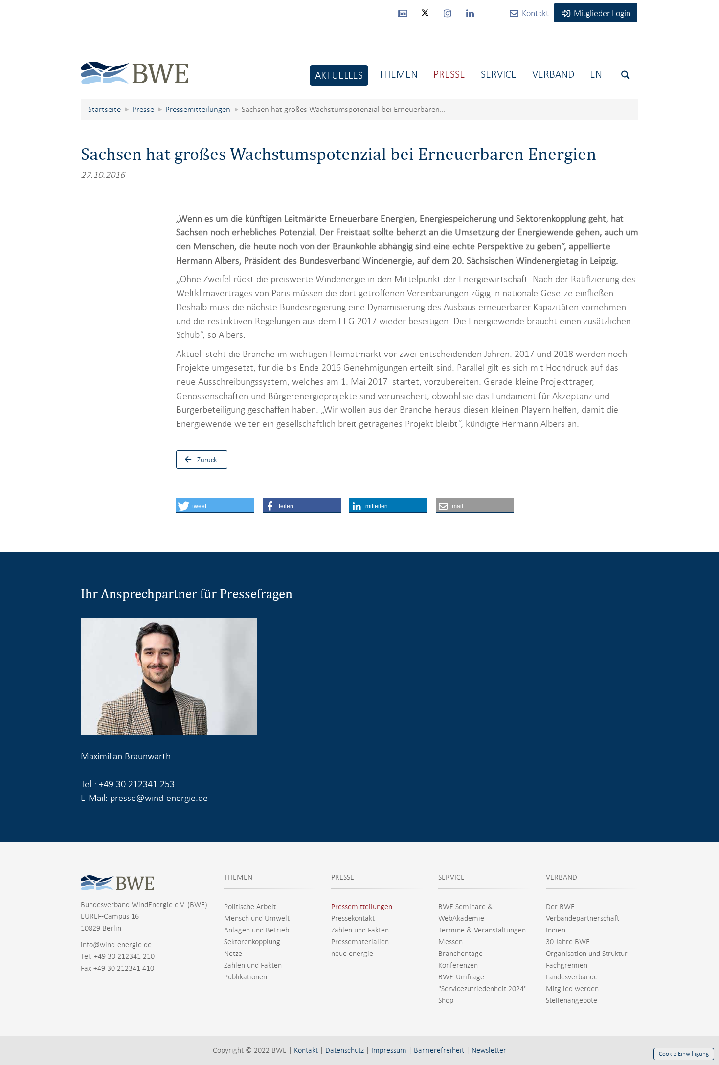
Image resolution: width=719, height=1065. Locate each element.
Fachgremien (566, 965)
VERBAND (561, 877)
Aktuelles (339, 75)
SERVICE (451, 877)
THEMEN (238, 877)
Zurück (207, 459)
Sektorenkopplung (252, 942)
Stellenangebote (571, 1000)
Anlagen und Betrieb (256, 930)
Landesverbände (572, 977)
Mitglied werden (572, 989)
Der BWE (560, 906)
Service (499, 74)
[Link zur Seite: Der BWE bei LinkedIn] (470, 12)
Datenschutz (344, 1050)
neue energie (352, 953)
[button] (215, 505)
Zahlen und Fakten (253, 965)
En (596, 74)
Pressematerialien (360, 942)
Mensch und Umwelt (257, 918)
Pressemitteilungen (361, 906)
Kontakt (306, 1050)
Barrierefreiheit (439, 1050)
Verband (553, 74)
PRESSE (342, 877)
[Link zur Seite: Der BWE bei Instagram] (447, 12)
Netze (233, 953)
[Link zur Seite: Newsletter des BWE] (402, 12)
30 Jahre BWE (568, 942)
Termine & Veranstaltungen (482, 930)
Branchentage (460, 953)
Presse (449, 74)
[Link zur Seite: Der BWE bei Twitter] (425, 17)
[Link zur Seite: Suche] (625, 75)
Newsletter (489, 1050)
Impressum (388, 1050)
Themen (398, 74)
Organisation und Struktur (587, 953)
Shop (445, 1000)
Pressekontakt (353, 918)
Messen (450, 942)
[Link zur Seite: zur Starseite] (134, 65)
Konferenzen (458, 965)
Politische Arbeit (250, 906)
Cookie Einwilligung (684, 1054)
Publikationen (245, 977)
